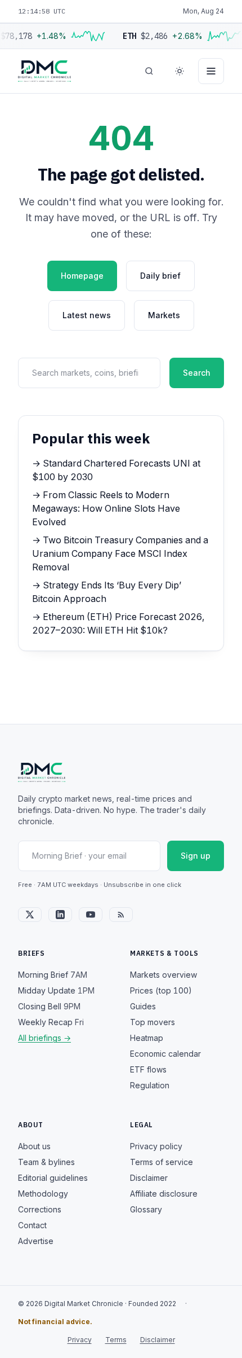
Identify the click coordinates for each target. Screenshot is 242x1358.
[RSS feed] (121, 914)
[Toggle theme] (179, 71)
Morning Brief (52, 974)
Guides (143, 1006)
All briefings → (44, 1038)
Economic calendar (165, 1053)
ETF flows (148, 1069)
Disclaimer (149, 1178)
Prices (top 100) (161, 990)
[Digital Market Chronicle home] (44, 71)
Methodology (43, 1193)
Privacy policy (156, 1146)
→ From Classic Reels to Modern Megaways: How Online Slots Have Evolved (106, 508)
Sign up (195, 855)
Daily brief (160, 275)
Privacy (80, 1339)
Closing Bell (49, 1006)
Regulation (149, 1085)
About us (34, 1146)
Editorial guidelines (53, 1178)
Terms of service (161, 1162)
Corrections (39, 1209)
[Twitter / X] (30, 914)
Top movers (152, 1022)
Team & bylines (46, 1162)
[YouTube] (90, 914)
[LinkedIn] (60, 914)
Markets (164, 315)
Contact (32, 1225)
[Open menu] (211, 71)
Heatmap (146, 1038)
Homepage (82, 275)
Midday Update (56, 990)
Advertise (35, 1241)
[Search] (149, 71)
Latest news (86, 315)
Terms (116, 1339)
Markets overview (163, 974)
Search (196, 372)
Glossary (146, 1209)
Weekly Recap (51, 1022)
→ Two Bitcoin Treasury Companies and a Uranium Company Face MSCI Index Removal (120, 553)
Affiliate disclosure (164, 1193)
